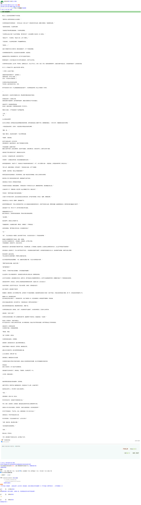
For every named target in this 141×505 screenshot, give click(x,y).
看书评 (2, 464)
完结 (19, 4)
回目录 (8, 462)
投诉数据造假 (19, 464)
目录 (8, 9)
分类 (1, 6)
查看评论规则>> (7, 482)
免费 (11, 6)
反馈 (19, 6)
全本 (6, 6)
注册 (15, 1)
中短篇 (13, 6)
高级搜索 (24, 8)
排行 (4, 6)
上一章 (5, 9)
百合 (16, 4)
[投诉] (13, 489)
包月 (8, 6)
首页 (1, 4)
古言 (4, 4)
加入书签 (13, 462)
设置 (11, 9)
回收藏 (5, 464)
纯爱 (8, 4)
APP (16, 6)
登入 (13, 1)
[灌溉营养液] (3, 467)
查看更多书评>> (4, 501)
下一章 (1, 9)
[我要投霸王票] (33, 465)
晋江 (9, 1)
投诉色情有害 (13, 464)
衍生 (11, 4)
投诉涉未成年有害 (26, 464)
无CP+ (13, 4)
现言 (6, 4)
